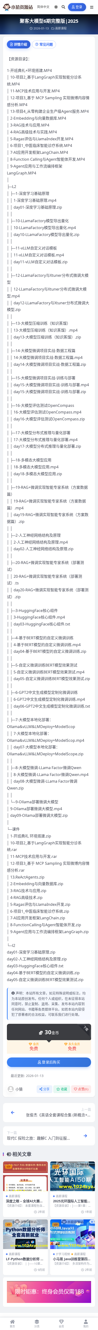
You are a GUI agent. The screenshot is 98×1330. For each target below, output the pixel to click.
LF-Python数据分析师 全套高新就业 (25, 1261)
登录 (79, 7)
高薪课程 (61, 28)
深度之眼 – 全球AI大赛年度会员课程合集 (24, 1203)
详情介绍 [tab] (20, 44)
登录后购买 (51, 1062)
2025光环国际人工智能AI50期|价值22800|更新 (72, 1203)
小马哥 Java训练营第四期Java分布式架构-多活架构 (72, 1261)
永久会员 (74, 1044)
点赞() (83, 1089)
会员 (36, 1044)
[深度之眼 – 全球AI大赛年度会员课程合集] (25, 1176)
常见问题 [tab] (46, 44)
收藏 (64, 1089)
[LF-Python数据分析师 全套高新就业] (25, 1234)
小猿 (19, 1089)
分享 (46, 1089)
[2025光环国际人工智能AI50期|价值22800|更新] (72, 1176)
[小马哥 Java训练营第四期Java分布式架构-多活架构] (72, 1234)
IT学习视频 (63, 1254)
